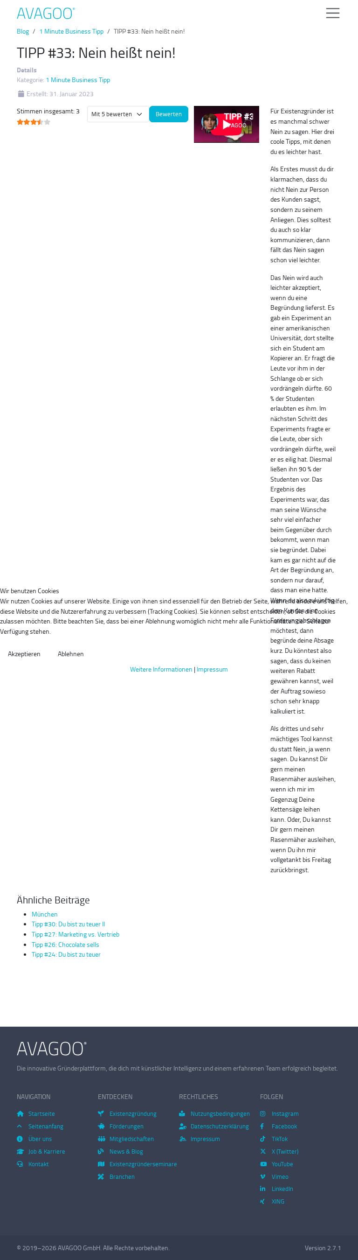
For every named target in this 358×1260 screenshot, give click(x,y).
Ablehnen (71, 653)
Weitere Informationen (161, 668)
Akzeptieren (24, 653)
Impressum (212, 668)
